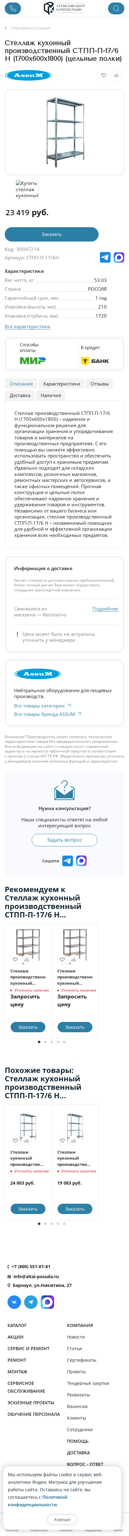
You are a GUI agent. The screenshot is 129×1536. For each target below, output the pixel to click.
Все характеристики (27, 326)
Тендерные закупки (88, 1383)
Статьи (74, 1348)
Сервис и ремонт (28, 1348)
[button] (39, 1042)
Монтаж (18, 1372)
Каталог (17, 1325)
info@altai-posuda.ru (36, 1276)
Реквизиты (78, 1395)
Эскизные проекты (31, 1403)
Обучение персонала (34, 1414)
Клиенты (76, 1418)
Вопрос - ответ (85, 1464)
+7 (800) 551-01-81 (31, 1266)
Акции (15, 1337)
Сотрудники (80, 1429)
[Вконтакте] (14, 1302)
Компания (80, 1325)
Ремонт (17, 1360)
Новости (76, 1337)
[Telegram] (31, 1302)
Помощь (78, 1441)
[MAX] (119, 257)
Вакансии (77, 1406)
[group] (64, 132)
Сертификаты (81, 1360)
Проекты (76, 1372)
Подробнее (105, 609)
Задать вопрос (64, 839)
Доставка (78, 1453)
